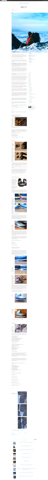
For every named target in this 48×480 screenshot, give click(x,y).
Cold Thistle (24, 3)
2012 (29, 84)
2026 (29, 73)
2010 (29, 86)
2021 (29, 77)
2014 (29, 82)
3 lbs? (12, 110)
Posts (13, 9)
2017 (29, 79)
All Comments (14, 10)
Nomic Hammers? (31, 96)
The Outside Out (30, 58)
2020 (29, 78)
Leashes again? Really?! (26, 453)
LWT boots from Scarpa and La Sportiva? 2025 (26, 472)
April (30, 99)
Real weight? (13, 323)
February (30, 101)
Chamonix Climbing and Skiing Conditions (32, 55)
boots (14, 107)
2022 (29, 76)
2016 (29, 80)
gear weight (17, 107)
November (31, 88)
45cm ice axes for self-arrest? (26, 457)
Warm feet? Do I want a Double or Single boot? (26, 449)
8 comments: (20, 173)
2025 (29, 74)
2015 (29, 81)
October (30, 89)
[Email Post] (22, 173)
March (30, 100)
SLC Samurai (30, 61)
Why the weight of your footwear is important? (18, 54)
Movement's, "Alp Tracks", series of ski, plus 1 (26, 442)
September (31, 90)
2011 (29, 85)
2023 (29, 75)
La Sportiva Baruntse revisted (16, 177)
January (30, 102)
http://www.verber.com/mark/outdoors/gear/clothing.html (17, 58)
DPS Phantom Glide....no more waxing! (26, 464)
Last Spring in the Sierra (31, 53)
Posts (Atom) (15, 434)
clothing (15, 430)
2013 (29, 83)
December (31, 87)
